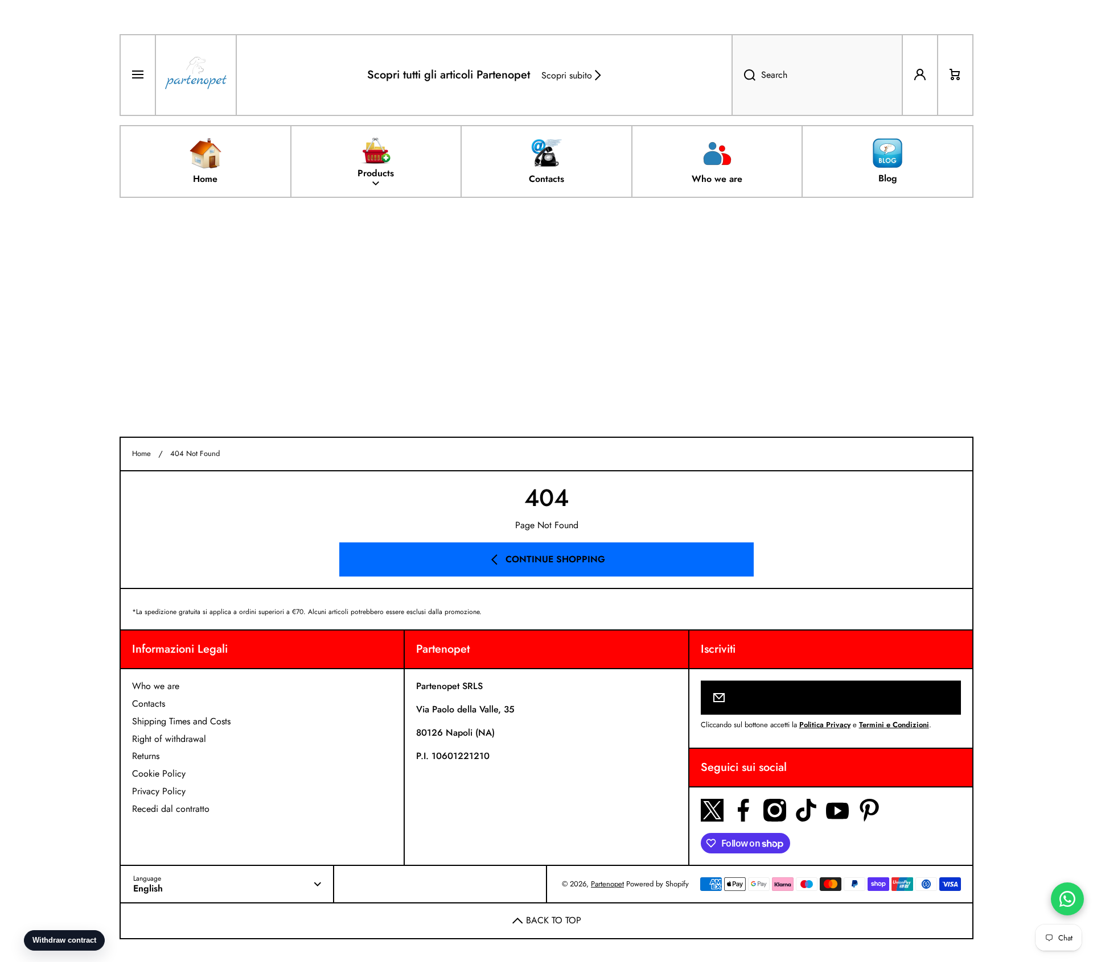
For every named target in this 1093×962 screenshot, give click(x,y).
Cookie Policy (159, 773)
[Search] (743, 75)
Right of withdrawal (169, 738)
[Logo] (196, 75)
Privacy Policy (159, 791)
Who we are (155, 686)
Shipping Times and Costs (181, 721)
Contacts (148, 703)
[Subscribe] (944, 698)
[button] (955, 75)
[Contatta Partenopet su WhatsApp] (1067, 898)
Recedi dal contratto (170, 808)
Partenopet (607, 883)
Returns (145, 755)
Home (141, 454)
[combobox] (817, 75)
